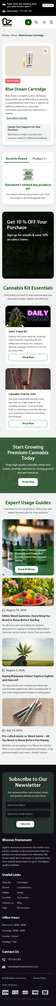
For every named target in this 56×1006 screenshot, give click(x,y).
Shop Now (48, 5)
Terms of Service (9, 985)
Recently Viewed (16, 158)
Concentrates (24, 887)
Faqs (4, 908)
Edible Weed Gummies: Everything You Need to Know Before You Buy (26, 618)
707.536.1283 (26, 11)
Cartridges (22, 882)
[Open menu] (51, 22)
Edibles (5, 893)
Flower (5, 887)
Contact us (7, 903)
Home (5, 35)
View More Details (16, 118)
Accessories (23, 898)
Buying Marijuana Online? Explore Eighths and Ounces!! (28, 678)
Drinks (20, 893)
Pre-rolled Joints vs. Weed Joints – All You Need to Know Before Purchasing (25, 738)
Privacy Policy (39, 978)
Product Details (43, 158)
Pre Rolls (6, 898)
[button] (45, 51)
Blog (19, 903)
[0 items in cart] (44, 22)
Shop (14, 35)
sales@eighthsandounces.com (23, 967)
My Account (23, 908)
